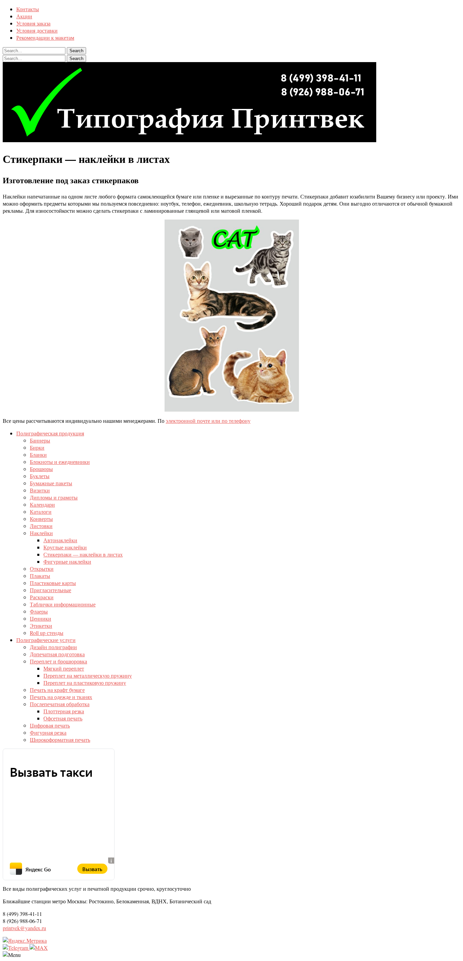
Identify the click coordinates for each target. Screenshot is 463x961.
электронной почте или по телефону (208, 420)
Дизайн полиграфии (53, 647)
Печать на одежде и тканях (61, 696)
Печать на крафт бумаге (57, 689)
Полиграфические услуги (46, 639)
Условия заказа (33, 23)
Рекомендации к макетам (45, 37)
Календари (42, 504)
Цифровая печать (50, 725)
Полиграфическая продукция (50, 433)
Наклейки (41, 532)
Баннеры (40, 440)
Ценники (40, 618)
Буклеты (39, 475)
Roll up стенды (46, 632)
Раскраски (42, 597)
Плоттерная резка (63, 711)
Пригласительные (50, 589)
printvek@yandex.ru (24, 927)
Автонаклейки (60, 540)
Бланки (38, 454)
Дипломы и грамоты (54, 497)
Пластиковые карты (53, 582)
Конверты (41, 518)
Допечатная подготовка (57, 654)
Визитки (40, 490)
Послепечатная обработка (59, 704)
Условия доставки (37, 30)
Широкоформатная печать (60, 739)
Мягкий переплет (63, 668)
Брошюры (41, 468)
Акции (24, 16)
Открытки (42, 568)
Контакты (27, 9)
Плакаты (40, 575)
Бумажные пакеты (51, 483)
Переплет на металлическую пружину (87, 675)
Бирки (37, 447)
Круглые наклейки (65, 547)
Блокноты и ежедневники (60, 461)
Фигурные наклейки (67, 561)
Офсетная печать (62, 718)
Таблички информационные (63, 604)
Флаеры (39, 611)
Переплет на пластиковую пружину (84, 682)
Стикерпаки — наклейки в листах (83, 554)
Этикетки (41, 625)
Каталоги (41, 511)
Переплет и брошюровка (58, 661)
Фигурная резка (48, 732)
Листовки (41, 525)
